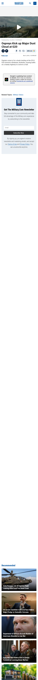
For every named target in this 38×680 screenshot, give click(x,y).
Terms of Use (12, 144)
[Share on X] (20, 50)
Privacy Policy (25, 144)
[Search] (30, 3)
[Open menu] (3, 3)
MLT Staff (5, 55)
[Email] (23, 50)
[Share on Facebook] (16, 50)
